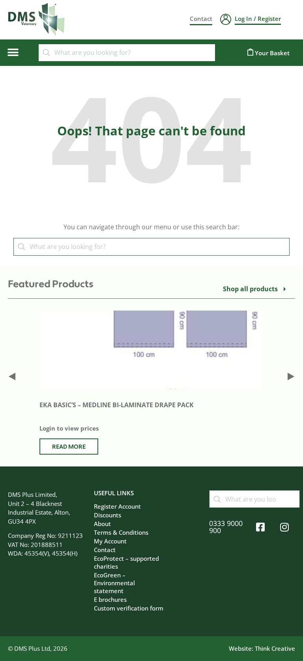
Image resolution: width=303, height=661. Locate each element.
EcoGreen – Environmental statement (114, 583)
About (102, 524)
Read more (69, 447)
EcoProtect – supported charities (126, 562)
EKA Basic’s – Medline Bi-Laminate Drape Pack (116, 405)
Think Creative (275, 648)
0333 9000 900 (226, 527)
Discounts (107, 515)
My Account (110, 541)
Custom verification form (128, 608)
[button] (13, 53)
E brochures (110, 599)
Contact (105, 550)
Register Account (117, 506)
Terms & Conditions (121, 532)
